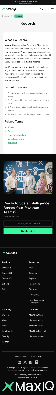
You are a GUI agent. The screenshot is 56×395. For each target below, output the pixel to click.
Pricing (5, 289)
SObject (11, 127)
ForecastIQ (7, 273)
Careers (5, 314)
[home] (10, 9)
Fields (10, 131)
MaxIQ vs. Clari (36, 314)
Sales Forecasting (16, 139)
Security (5, 336)
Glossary (5, 16)
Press (4, 325)
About (5, 320)
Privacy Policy (36, 357)
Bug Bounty (7, 331)
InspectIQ (12, 142)
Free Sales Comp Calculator (36, 301)
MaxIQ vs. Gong (36, 320)
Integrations (34, 283)
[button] (52, 9)
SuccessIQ (6, 278)
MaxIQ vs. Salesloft (37, 331)
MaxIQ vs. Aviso (36, 325)
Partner (5, 341)
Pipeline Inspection (17, 135)
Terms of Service (20, 357)
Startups (33, 289)
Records (18, 16)
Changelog (34, 294)
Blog (31, 267)
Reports (32, 278)
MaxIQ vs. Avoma (36, 336)
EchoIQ (5, 283)
